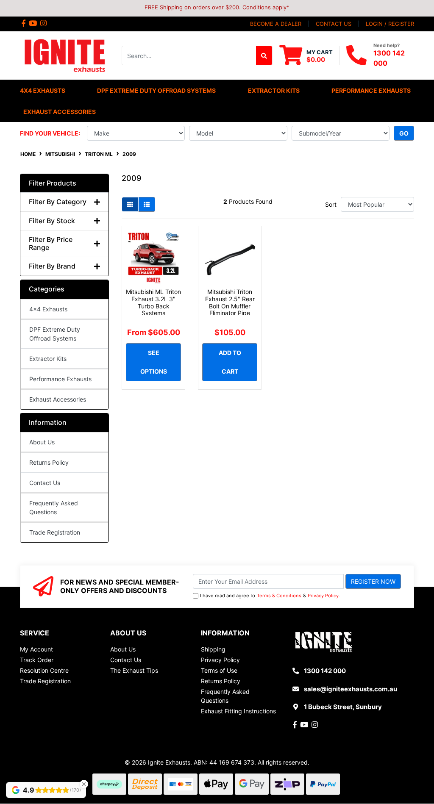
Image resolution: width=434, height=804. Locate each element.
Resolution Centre (44, 670)
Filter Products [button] (52, 183)
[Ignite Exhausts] (64, 54)
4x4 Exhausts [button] (42, 90)
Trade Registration (54, 532)
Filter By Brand (52, 266)
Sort (331, 204)
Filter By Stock (52, 221)
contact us (333, 23)
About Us (42, 442)
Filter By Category (57, 202)
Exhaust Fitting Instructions (238, 711)
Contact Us (44, 482)
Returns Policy (49, 462)
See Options (153, 362)
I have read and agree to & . (270, 596)
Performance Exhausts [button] (371, 90)
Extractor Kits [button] (274, 90)
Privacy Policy (323, 596)
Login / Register (390, 23)
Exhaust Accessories (57, 399)
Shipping (213, 649)
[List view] (146, 204)
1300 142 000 (325, 671)
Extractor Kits (48, 358)
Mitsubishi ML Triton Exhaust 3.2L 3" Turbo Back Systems (153, 302)
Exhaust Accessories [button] (59, 111)
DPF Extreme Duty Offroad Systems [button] (156, 90)
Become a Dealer (275, 23)
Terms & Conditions (279, 596)
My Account (36, 649)
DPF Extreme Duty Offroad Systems (54, 334)
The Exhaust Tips (134, 670)
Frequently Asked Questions (53, 507)
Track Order (36, 659)
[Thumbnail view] (130, 204)
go (404, 133)
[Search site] (264, 55)
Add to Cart (230, 362)
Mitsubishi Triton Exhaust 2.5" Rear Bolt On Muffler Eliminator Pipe (230, 302)
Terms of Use (219, 670)
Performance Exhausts (60, 379)
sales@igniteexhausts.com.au (350, 689)
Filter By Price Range (50, 244)
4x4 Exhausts (48, 309)
